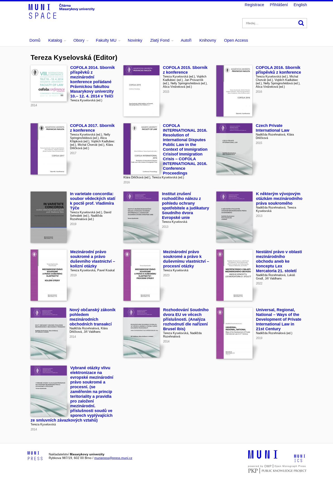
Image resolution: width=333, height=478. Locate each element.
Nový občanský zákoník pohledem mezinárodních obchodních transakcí (93, 317)
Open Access (236, 40)
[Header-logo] (62, 17)
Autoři (186, 40)
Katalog (55, 40)
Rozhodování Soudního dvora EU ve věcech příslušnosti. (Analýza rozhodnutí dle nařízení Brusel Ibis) (186, 319)
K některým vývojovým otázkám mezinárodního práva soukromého (279, 199)
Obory (78, 40)
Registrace (254, 4)
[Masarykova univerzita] (263, 458)
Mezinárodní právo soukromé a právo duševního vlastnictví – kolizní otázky (92, 259)
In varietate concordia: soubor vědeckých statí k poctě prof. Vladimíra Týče (92, 201)
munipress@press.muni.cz (113, 458)
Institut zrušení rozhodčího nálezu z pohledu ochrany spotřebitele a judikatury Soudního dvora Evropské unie (185, 206)
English (300, 4)
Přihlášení (279, 4)
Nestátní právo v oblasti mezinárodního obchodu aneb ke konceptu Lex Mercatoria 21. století (279, 261)
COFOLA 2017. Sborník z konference (92, 128)
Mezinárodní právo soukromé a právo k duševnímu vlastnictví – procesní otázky (186, 259)
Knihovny (207, 40)
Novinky (135, 40)
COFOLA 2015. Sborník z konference (185, 70)
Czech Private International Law (272, 128)
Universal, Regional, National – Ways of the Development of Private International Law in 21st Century (278, 319)
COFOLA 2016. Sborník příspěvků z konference (278, 70)
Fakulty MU (106, 40)
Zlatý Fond (159, 40)
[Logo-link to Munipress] (35, 456)
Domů (34, 40)
